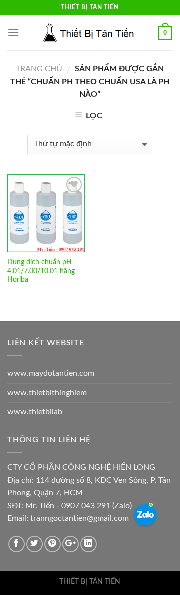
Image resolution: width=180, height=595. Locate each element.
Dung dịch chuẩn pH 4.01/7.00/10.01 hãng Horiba (41, 271)
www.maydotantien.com (51, 373)
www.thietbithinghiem (47, 393)
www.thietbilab (35, 412)
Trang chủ (39, 69)
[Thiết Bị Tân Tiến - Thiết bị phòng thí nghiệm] (90, 32)
